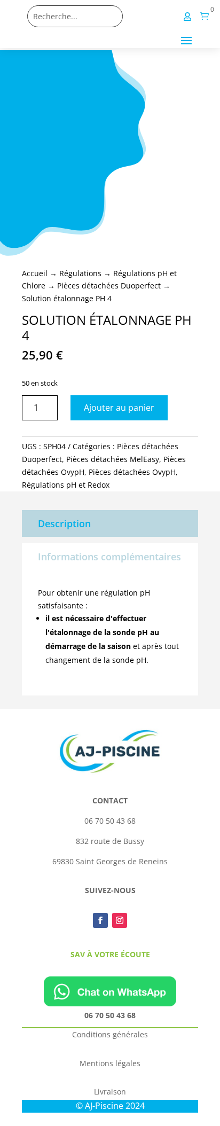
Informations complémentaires (109, 556)
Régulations (80, 273)
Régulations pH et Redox (65, 485)
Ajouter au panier (119, 407)
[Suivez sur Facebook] (100, 920)
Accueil (35, 273)
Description (64, 523)
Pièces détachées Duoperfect (109, 285)
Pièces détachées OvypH (132, 472)
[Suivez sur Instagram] (119, 920)
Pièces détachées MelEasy (112, 459)
